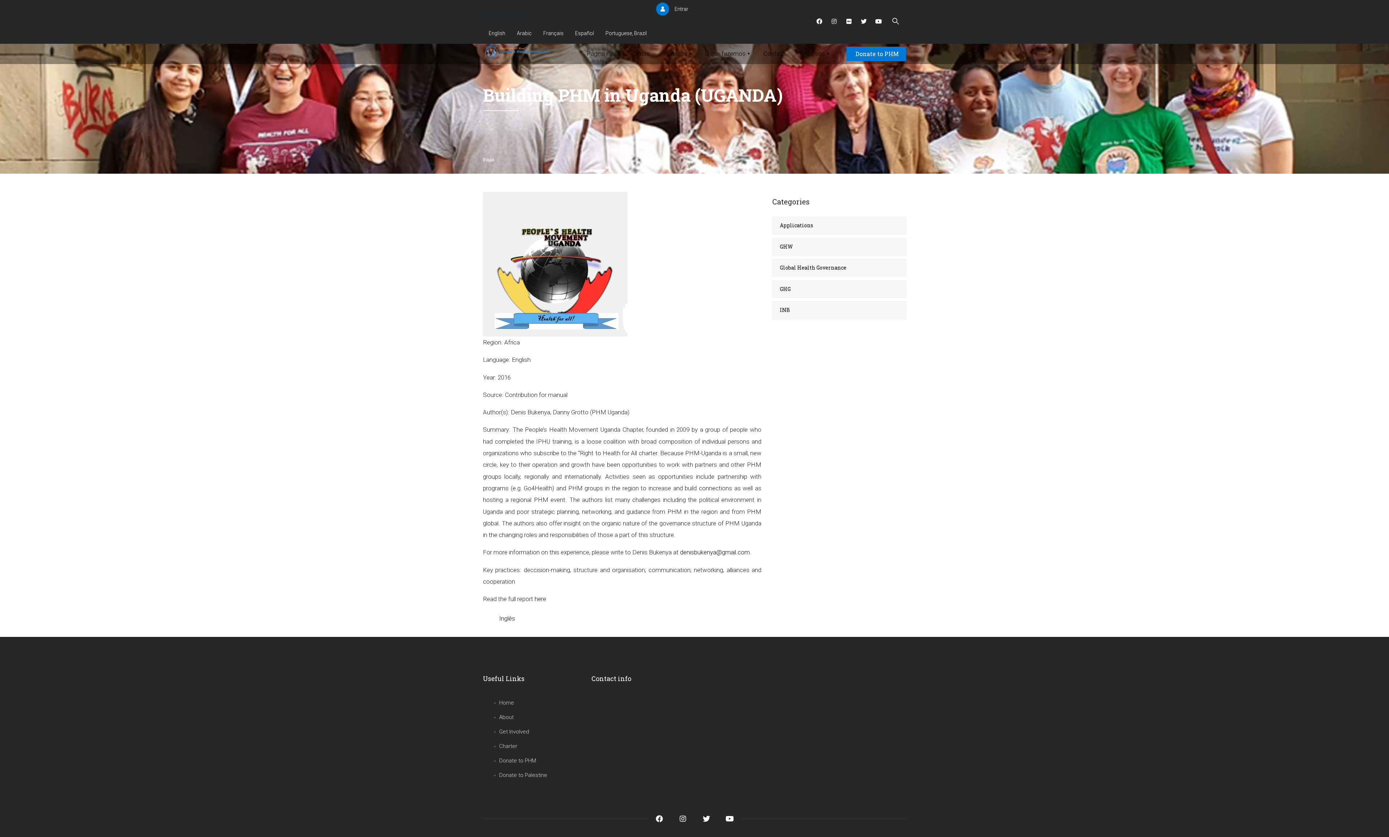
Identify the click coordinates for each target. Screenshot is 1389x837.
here (540, 599)
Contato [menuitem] (775, 53)
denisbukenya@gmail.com (715, 552)
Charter (508, 746)
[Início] (518, 52)
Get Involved (514, 731)
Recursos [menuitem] (814, 53)
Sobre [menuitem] (642, 53)
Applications (796, 225)
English (497, 33)
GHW (786, 246)
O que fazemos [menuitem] (727, 53)
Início (488, 159)
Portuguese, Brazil (626, 33)
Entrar (681, 9)
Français (553, 33)
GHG (785, 289)
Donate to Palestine (523, 775)
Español (584, 33)
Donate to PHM (877, 54)
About (506, 717)
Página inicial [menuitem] (603, 53)
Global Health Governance (813, 267)
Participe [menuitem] (677, 53)
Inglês (507, 618)
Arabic (524, 33)
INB (785, 310)
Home (506, 702)
